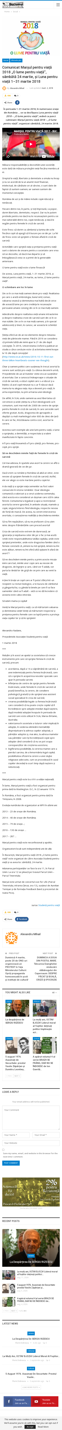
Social (5, 60)
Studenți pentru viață (49, 905)
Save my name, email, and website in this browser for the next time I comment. (30, 1155)
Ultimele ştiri (16, 60)
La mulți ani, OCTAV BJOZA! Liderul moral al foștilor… (31, 1356)
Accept (30, 1426)
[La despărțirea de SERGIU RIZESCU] (17, 1008)
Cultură (9, 1038)
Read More (43, 1427)
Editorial (37, 1001)
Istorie (8, 1001)
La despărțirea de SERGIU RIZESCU (31, 1261)
